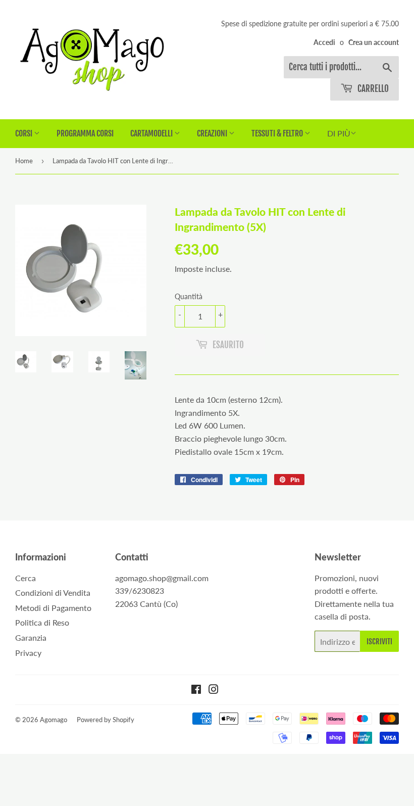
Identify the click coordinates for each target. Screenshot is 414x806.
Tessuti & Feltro (277, 133)
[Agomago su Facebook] (196, 690)
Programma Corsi (85, 133)
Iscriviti (379, 641)
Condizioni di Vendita (52, 592)
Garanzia (30, 637)
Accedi (324, 42)
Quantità (188, 296)
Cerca (25, 578)
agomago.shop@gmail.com (162, 578)
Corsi (24, 133)
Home (24, 161)
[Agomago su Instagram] (214, 690)
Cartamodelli (152, 133)
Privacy (28, 652)
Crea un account (373, 42)
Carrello (372, 88)
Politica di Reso (42, 622)
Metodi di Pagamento (53, 607)
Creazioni (213, 133)
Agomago (53, 720)
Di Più (338, 133)
